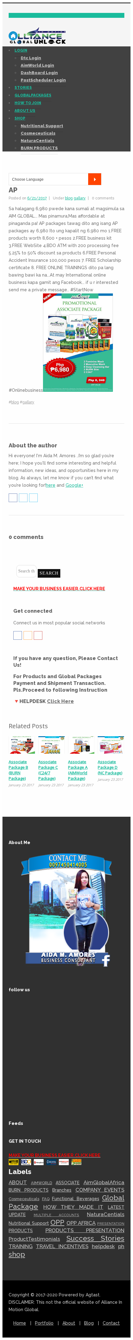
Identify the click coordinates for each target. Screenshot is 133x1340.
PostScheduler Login (43, 80)
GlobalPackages (33, 95)
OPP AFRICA (81, 1223)
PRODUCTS (21, 1230)
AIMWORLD (41, 1183)
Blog (89, 1323)
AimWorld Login (37, 65)
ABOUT (18, 1182)
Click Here (60, 701)
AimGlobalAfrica (104, 1182)
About (68, 1323)
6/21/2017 (37, 198)
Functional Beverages (75, 1198)
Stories (23, 87)
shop (17, 1254)
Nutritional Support (42, 126)
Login (21, 50)
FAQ (45, 1199)
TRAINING (20, 1246)
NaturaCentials (37, 140)
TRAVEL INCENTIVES (62, 1246)
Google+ (74, 485)
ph (121, 1246)
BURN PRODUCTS (39, 148)
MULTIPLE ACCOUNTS (56, 1215)
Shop (20, 118)
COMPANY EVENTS (100, 1190)
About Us (25, 110)
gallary (80, 198)
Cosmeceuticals (38, 133)
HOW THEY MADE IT (73, 1207)
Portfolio (44, 1323)
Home (19, 1323)
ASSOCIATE (67, 1182)
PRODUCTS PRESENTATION (85, 1230)
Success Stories (95, 1238)
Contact (111, 1323)
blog (69, 198)
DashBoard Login (39, 72)
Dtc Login (31, 58)
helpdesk (103, 1246)
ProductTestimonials (34, 1239)
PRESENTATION (110, 1223)
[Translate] (94, 179)
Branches (61, 1190)
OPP (57, 1222)
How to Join (28, 103)
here (50, 485)
